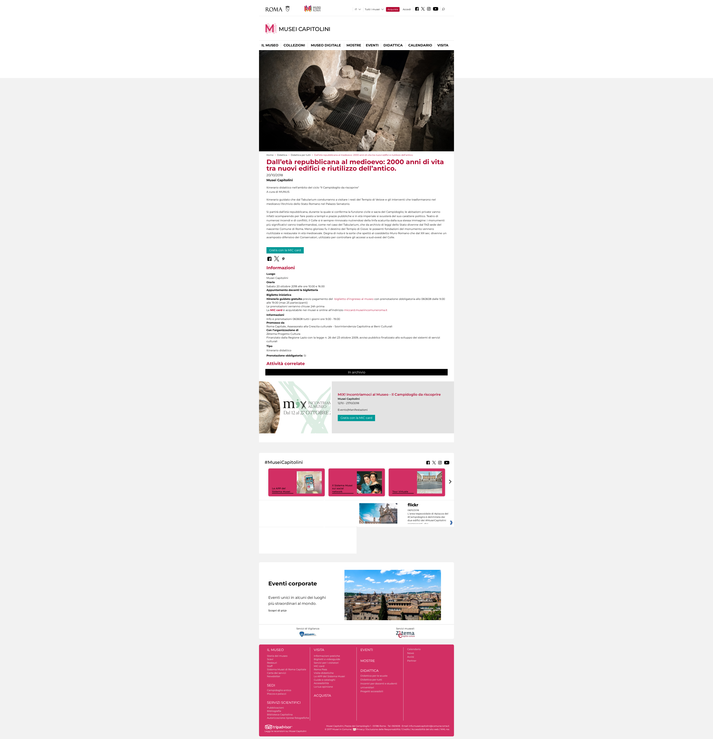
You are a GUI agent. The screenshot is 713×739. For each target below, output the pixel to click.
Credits (406, 729)
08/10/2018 (428, 517)
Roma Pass (320, 669)
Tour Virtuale (400, 491)
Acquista (393, 9)
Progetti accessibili (371, 691)
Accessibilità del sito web (425, 729)
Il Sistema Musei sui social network (342, 488)
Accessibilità (321, 683)
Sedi (271, 685)
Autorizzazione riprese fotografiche (288, 717)
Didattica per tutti (301, 155)
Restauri (272, 662)
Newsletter (273, 676)
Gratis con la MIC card (285, 250)
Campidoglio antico (279, 690)
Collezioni (294, 45)
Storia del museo (277, 655)
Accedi (407, 9)
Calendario (420, 45)
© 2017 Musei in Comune (338, 729)
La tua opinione (323, 686)
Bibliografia (274, 710)
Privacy (360, 729)
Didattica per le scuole (374, 675)
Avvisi (410, 656)
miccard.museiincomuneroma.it (365, 310)
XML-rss (445, 729)
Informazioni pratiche (327, 655)
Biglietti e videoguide (327, 659)
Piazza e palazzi (276, 693)
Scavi (270, 659)
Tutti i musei (372, 9)
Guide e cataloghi (324, 679)
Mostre (353, 45)
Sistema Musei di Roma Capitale (286, 669)
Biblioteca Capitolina (280, 714)
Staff (269, 666)
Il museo (269, 45)
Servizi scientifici (284, 702)
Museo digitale (326, 45)
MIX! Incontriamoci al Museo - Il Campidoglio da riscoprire (389, 394)
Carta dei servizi (276, 672)
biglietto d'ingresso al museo (354, 299)
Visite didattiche (324, 672)
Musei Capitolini (304, 29)
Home (270, 155)
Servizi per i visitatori (326, 662)
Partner (411, 660)
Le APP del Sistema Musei (281, 490)
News (410, 653)
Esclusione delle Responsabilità (383, 729)
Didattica (393, 45)
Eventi (372, 45)
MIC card (276, 310)
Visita (442, 45)
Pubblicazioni (275, 707)
